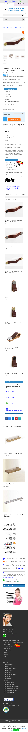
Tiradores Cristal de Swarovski (10, 668)
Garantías (6, 652)
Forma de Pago (7, 648)
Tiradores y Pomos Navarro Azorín (11, 688)
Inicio (4, 25)
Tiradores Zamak (14, 125)
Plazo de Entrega (7, 650)
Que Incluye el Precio (8, 646)
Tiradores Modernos (8, 664)
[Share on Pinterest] (16, 419)
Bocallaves (6, 680)
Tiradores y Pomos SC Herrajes (10, 690)
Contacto (6, 654)
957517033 (8, 1)
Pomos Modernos (7, 672)
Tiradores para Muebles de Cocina (11, 686)
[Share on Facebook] (6, 419)
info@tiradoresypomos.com (14, 410)
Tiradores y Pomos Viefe (9, 692)
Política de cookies (13, 721)
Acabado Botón (7, 114)
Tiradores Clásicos (8, 666)
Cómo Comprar (7, 644)
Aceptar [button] (16, 730)
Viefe (19, 125)
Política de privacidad (16, 720)
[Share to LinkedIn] (13, 419)
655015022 (15, 1)
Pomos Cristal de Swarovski (10, 674)
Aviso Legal (7, 720)
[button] (23, 32)
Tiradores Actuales (21, 124)
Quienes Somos (7, 642)
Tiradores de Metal (8, 670)
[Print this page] (19, 419)
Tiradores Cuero (6, 125)
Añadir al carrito (14, 120)
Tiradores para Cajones (9, 684)
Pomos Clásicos (7, 676)
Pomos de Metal (7, 678)
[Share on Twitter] (9, 419)
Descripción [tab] (6, 131)
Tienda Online (8, 25)
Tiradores (13, 25)
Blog (5, 656)
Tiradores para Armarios (9, 682)
